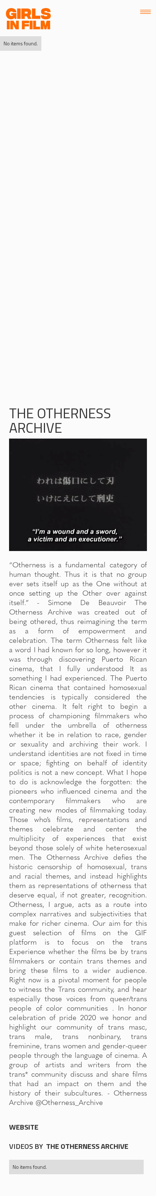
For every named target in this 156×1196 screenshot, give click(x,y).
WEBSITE (23, 1127)
